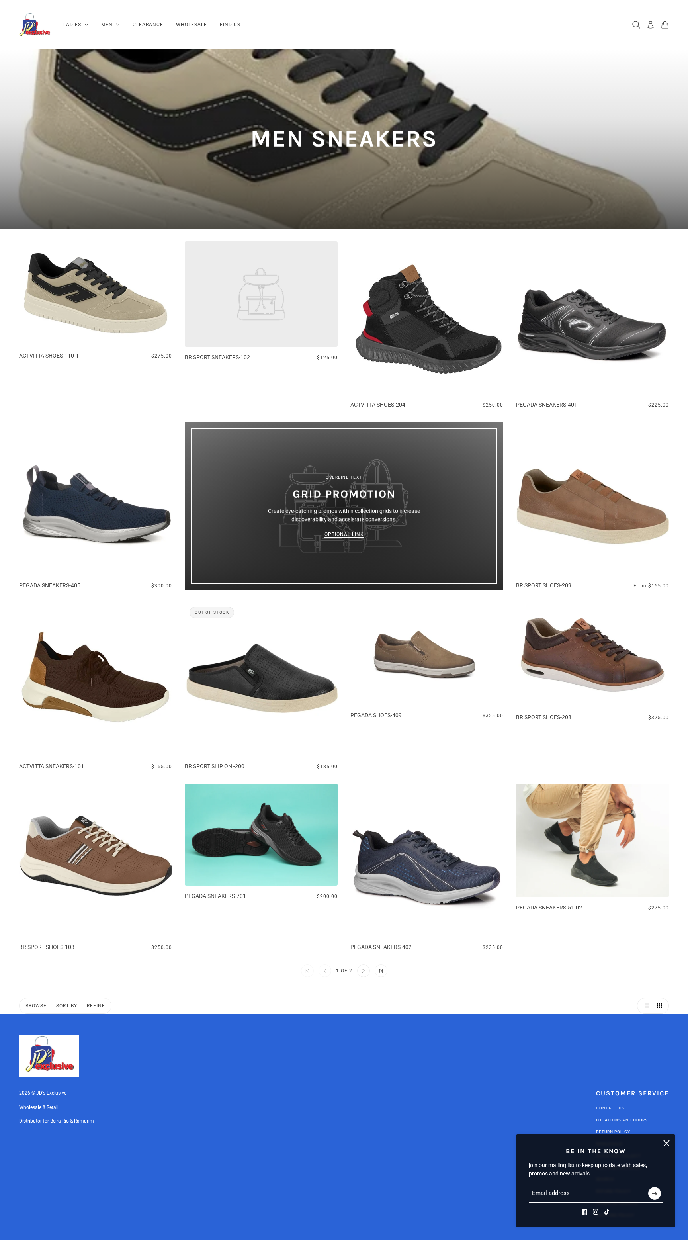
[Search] (636, 25)
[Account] (651, 25)
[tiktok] (606, 1211)
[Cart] (665, 25)
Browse (36, 1006)
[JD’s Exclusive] (35, 25)
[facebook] (584, 1211)
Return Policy (613, 1132)
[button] (363, 970)
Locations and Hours (622, 1120)
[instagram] (595, 1211)
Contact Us (610, 1108)
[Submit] (654, 1193)
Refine (96, 1006)
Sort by (66, 1006)
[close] (666, 1143)
